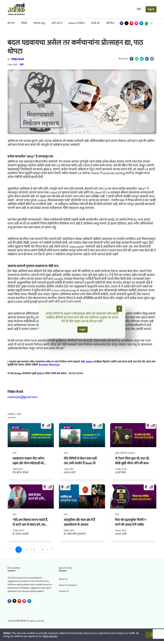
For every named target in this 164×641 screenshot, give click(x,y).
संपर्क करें (95, 23)
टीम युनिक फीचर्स (20, 472)
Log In (151, 9)
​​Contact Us (64, 591)
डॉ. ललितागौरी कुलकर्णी (74, 534)
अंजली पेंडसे (120, 472)
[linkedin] (147, 59)
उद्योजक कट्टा (39, 23)
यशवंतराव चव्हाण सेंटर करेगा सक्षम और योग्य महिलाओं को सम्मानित (28, 463)
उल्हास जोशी (69, 472)
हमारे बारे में (57, 23)
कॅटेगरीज (110, 23)
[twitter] (142, 59)
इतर (22, 64)
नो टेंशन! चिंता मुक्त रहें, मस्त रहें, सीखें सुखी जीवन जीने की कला (132, 461)
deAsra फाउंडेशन (76, 23)
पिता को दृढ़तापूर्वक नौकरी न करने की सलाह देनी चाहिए (130, 522)
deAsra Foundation (68, 585)
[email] (152, 59)
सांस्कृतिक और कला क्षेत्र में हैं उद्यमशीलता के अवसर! (79, 522)
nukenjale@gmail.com (22, 397)
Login (82, 329)
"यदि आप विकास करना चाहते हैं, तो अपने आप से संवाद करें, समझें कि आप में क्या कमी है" (30, 524)
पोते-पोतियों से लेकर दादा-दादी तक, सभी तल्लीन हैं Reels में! (80, 461)
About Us (63, 579)
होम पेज (11, 23)
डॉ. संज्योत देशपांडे (20, 534)
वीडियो (24, 23)
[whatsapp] (137, 59)
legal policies (50, 636)
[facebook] (132, 59)
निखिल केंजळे (17, 59)
